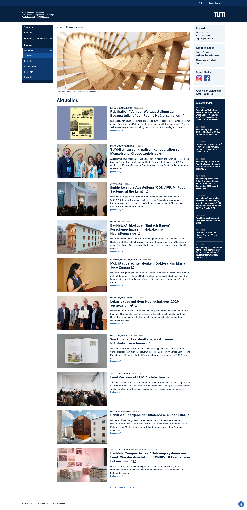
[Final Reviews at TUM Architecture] (82, 389)
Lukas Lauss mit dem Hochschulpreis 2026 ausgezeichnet (144, 303)
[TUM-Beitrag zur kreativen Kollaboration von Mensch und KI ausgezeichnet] (82, 162)
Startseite (28, 27)
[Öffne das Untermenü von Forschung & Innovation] (50, 38)
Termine (28, 55)
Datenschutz (27, 503)
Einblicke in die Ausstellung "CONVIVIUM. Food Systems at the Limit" (148, 189)
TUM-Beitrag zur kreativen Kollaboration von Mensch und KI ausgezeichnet (146, 152)
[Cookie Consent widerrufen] (241, 504)
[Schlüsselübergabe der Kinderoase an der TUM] (82, 427)
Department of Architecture (33, 13)
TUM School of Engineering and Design (38, 15)
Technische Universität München (35, 17)
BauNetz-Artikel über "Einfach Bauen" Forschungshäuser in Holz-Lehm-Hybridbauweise (140, 229)
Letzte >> (132, 487)
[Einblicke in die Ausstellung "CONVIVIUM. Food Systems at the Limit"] (82, 200)
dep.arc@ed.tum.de (205, 38)
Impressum (43, 503)
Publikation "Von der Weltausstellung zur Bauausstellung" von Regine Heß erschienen (145, 114)
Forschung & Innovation (35, 38)
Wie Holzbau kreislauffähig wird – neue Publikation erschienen (141, 341)
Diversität (28, 77)
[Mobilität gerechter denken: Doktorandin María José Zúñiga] (82, 276)
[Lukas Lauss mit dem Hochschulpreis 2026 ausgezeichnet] (82, 314)
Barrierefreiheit (59, 503)
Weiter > (123, 487)
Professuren (30, 66)
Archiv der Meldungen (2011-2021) (208, 92)
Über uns (28, 45)
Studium (28, 32)
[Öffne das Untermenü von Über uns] (50, 45)
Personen (28, 72)
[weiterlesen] (115, 130)
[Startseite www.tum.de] (219, 14)
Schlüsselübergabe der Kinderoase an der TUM (148, 415)
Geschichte (29, 61)
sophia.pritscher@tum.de (207, 55)
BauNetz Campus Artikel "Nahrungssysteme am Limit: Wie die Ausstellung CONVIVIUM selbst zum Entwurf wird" (150, 457)
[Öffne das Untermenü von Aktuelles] (50, 50)
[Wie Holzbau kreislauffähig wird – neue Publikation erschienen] (82, 351)
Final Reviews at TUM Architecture (138, 377)
